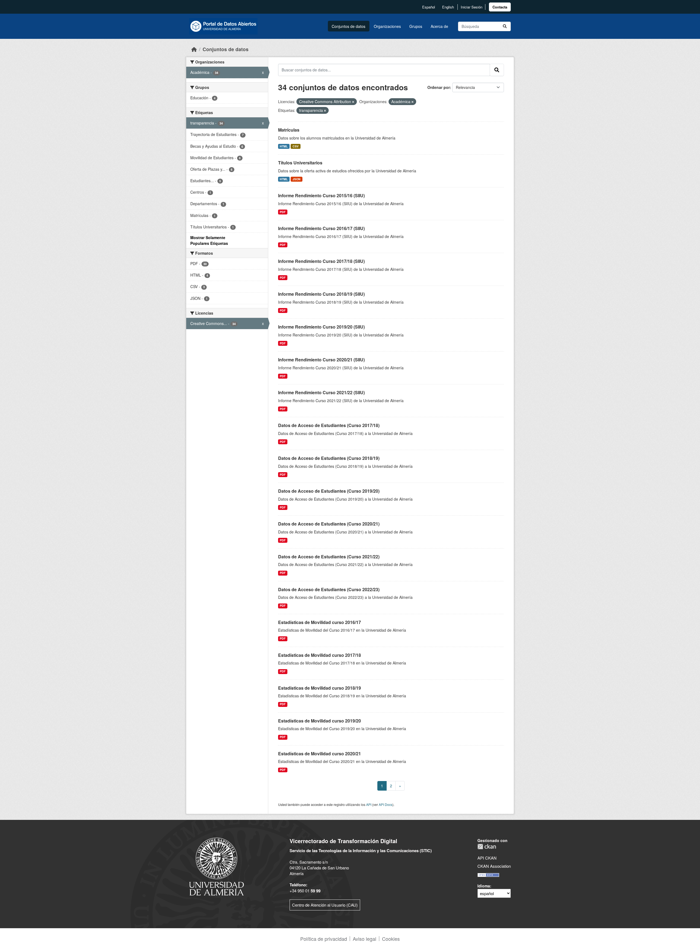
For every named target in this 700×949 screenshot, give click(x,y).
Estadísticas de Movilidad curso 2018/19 (319, 688)
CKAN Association (494, 866)
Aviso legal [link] (364, 938)
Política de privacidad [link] (323, 938)
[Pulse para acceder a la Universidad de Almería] (216, 866)
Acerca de (439, 26)
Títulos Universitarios (300, 162)
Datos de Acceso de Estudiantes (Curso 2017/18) (329, 425)
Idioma (483, 886)
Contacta (499, 7)
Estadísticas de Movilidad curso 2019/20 (319, 721)
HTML (284, 146)
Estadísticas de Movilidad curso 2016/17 (319, 622)
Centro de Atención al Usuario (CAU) (325, 905)
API (368, 804)
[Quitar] (353, 102)
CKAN (486, 846)
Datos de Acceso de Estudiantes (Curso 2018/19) (329, 458)
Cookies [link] (391, 938)
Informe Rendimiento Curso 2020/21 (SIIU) (321, 359)
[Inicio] (194, 49)
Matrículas (288, 130)
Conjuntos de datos (348, 26)
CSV (296, 146)
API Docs (385, 804)
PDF (282, 212)
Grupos (415, 26)
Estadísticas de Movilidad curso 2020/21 (319, 753)
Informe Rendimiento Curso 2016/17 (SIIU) (321, 228)
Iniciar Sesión (471, 7)
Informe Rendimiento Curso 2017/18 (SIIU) (321, 261)
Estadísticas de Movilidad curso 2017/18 (319, 655)
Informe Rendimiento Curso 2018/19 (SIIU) (321, 294)
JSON (297, 179)
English (448, 7)
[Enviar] (504, 26)
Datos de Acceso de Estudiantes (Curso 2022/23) (329, 589)
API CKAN (487, 858)
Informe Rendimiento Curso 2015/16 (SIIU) (321, 195)
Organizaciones (387, 26)
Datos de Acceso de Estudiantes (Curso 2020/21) (329, 524)
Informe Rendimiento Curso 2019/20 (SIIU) (321, 327)
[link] (500, 6)
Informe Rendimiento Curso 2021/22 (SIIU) (321, 392)
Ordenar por (438, 87)
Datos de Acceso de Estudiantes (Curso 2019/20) (329, 491)
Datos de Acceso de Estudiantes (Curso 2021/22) (329, 556)
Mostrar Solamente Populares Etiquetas (209, 240)
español (428, 7)
